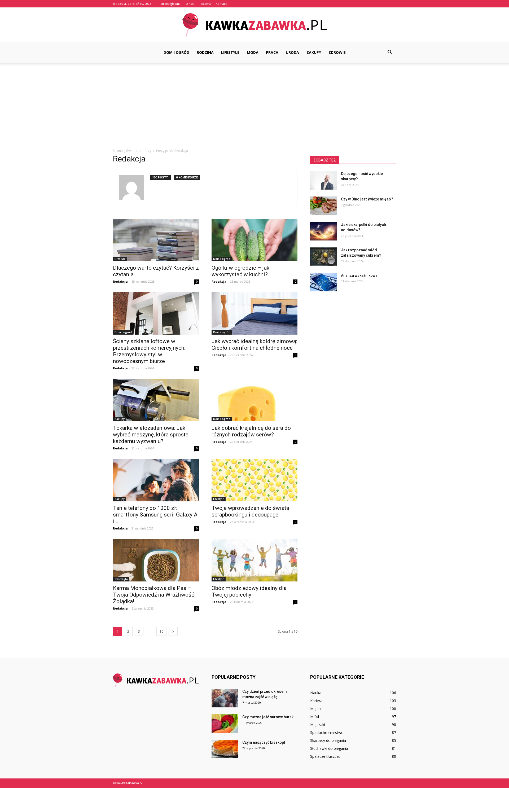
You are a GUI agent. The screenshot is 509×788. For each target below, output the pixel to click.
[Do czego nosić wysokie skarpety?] (323, 180)
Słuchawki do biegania (329, 748)
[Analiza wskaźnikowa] (323, 282)
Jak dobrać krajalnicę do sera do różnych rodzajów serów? (251, 431)
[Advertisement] (254, 103)
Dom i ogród (176, 52)
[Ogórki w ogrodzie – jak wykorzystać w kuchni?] (254, 240)
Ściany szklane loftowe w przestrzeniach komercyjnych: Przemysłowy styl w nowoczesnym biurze (149, 351)
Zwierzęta (121, 579)
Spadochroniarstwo (327, 732)
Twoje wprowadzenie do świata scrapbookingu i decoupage (250, 511)
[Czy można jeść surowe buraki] (225, 723)
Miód (314, 716)
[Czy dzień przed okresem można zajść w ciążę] (225, 698)
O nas (190, 4)
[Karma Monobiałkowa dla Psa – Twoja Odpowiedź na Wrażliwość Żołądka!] (156, 560)
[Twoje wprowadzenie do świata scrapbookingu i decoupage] (254, 480)
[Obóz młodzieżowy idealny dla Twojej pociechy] (254, 560)
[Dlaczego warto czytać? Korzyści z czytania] (156, 240)
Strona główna (170, 4)
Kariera (316, 700)
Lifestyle (230, 52)
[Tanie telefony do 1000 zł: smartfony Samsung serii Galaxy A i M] (156, 480)
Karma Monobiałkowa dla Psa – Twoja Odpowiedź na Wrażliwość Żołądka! (153, 595)
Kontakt (221, 4)
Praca (272, 52)
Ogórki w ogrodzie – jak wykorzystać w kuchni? (240, 271)
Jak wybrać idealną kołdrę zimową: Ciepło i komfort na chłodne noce (254, 344)
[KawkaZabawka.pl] (254, 25)
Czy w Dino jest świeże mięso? (367, 199)
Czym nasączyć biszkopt (263, 742)
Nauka (315, 692)
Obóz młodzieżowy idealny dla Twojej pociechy (249, 591)
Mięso (315, 708)
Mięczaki (317, 724)
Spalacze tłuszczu (325, 756)
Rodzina (205, 52)
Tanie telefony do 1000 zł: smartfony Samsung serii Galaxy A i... (155, 514)
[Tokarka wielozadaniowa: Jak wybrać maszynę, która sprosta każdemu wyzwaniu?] (156, 400)
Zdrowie (337, 52)
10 (161, 631)
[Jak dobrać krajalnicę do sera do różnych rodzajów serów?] (254, 400)
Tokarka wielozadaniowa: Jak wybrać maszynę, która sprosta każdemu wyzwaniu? (150, 434)
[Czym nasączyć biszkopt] (225, 749)
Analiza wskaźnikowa (359, 275)
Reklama (205, 4)
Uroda (292, 52)
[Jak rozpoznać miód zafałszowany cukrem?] (323, 256)
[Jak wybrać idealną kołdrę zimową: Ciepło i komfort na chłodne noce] (254, 313)
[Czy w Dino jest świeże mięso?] (323, 205)
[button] (389, 52)
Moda (252, 52)
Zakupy (313, 52)
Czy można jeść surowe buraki (268, 717)
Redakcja (120, 281)
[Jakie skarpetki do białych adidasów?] (323, 231)
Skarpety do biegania (328, 740)
